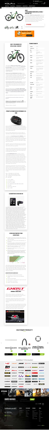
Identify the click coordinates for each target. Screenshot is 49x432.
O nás (26, 411)
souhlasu (36, 401)
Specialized (40, 413)
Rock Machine (41, 417)
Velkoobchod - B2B (34, 412)
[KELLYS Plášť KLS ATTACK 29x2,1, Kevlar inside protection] (24, 342)
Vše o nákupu (27, 410)
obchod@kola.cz (41, 1)
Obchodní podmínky (35, 413)
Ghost (40, 418)
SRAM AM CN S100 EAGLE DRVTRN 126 (11, 348)
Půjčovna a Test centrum (7, 1)
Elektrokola (3, 7)
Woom (40, 421)
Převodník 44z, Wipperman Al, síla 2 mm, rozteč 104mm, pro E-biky (38, 348)
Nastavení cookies (34, 418)
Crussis (40, 412)
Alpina (40, 416)
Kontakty (13, 1)
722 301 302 (36, 1)
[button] (47, 343)
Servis (11, 1)
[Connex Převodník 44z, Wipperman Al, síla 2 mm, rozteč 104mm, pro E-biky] (38, 338)
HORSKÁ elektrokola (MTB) (9, 7)
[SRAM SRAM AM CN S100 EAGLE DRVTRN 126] (11, 340)
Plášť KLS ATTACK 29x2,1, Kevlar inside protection (24, 348)
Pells (39, 410)
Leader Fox (40, 411)
